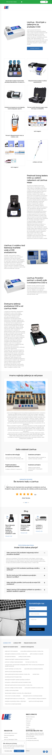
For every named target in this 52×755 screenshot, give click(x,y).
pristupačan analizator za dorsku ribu (34, 687)
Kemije (6, 737)
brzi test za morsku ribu (31, 662)
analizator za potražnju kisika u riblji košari (15, 701)
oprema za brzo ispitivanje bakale (13, 671)
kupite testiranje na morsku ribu (13, 668)
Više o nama (29, 719)
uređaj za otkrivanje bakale (11, 690)
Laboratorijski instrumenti (10, 733)
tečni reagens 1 (14, 167)
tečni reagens (37, 131)
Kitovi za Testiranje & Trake (10, 739)
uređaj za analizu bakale (24, 656)
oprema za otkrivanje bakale (36, 701)
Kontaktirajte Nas (30, 729)
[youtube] (47, 752)
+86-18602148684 (12, 1)
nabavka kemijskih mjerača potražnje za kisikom (17, 659)
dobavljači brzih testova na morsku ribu (15, 698)
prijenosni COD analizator (11, 651)
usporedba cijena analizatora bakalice (33, 668)
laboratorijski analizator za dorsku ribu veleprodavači (18, 693)
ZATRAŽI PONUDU (35, 48)
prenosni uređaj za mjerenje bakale (14, 662)
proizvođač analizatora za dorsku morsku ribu (32, 651)
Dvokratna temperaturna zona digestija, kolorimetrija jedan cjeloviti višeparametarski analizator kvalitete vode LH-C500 (15, 108)
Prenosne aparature (9, 735)
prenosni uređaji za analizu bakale (13, 687)
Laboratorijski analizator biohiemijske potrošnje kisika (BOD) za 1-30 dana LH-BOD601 (14, 81)
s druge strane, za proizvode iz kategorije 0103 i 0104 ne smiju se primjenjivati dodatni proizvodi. (24, 665)
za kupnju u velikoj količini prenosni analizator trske (18, 682)
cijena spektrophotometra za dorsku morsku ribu (17, 674)
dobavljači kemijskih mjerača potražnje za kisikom (17, 679)
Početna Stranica (30, 716)
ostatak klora (36, 674)
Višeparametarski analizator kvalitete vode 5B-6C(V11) (37, 81)
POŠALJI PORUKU (36, 629)
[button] (23, 502)
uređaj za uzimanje (37, 162)
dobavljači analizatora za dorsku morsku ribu (16, 654)
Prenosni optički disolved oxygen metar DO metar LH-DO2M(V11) (37, 108)
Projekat (28, 723)
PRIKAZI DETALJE (14, 69)
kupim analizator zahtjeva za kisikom (37, 698)
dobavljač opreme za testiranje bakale (32, 695)
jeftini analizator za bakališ (36, 654)
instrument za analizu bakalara (12, 695)
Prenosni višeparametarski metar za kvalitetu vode (15, 136)
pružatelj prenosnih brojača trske (13, 677)
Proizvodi (28, 721)
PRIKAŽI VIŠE (8, 536)
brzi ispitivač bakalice (10, 656)
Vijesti (27, 727)
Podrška (28, 725)
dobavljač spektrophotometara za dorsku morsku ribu (18, 685)
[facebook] (44, 752)
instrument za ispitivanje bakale (13, 704)
